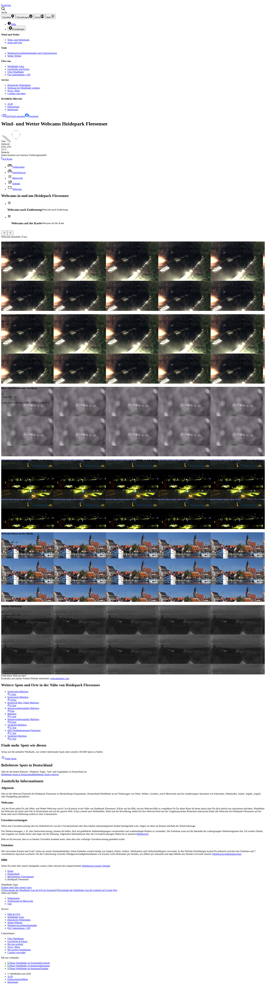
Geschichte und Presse (18, 69)
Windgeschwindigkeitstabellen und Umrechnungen (32, 53)
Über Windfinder (15, 72)
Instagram (45, 965)
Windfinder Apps (15, 66)
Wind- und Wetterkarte (18, 40)
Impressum (12, 109)
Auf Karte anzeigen (15, 116)
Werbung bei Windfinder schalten (23, 88)
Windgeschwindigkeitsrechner (226, 854)
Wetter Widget (14, 56)
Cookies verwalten (16, 93)
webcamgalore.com (59, 678)
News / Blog (13, 90)
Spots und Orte (14, 42)
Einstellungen (18, 29)
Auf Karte (7, 159)
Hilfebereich (142, 834)
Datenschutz (13, 106)
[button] (133, 10)
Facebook (33, 116)
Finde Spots (10, 758)
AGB (10, 104)
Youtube (44, 968)
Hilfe (13, 24)
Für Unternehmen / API (18, 74)
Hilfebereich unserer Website (96, 866)
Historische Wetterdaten (18, 85)
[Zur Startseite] (1, 2)
